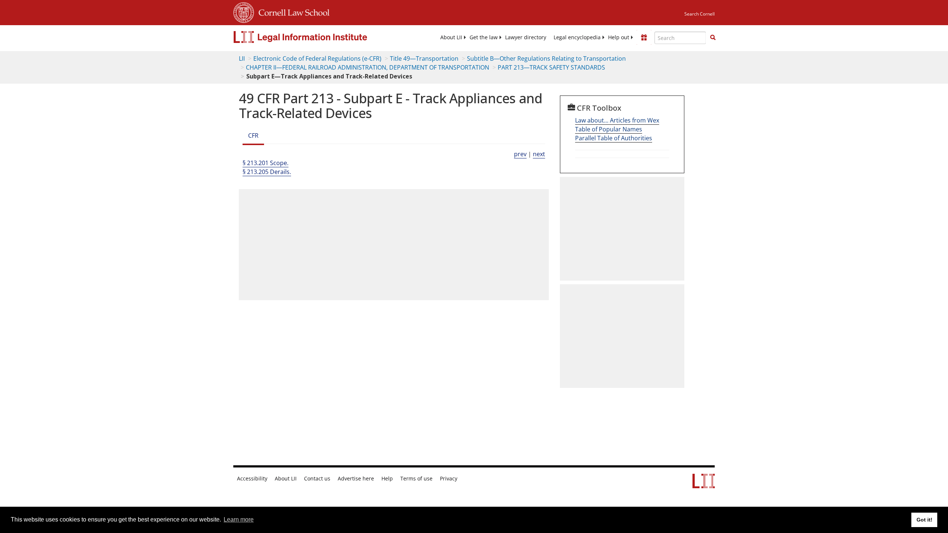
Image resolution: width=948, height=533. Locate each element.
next (539, 154)
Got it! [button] (924, 520)
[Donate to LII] (644, 37)
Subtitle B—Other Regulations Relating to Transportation (546, 58)
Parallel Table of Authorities (613, 138)
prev (520, 154)
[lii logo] (317, 37)
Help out (618, 37)
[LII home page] (703, 484)
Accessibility (252, 478)
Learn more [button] (239, 519)
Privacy (448, 478)
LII (242, 58)
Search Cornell (699, 14)
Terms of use (416, 478)
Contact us (317, 478)
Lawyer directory (525, 37)
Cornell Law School (292, 11)
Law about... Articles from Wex (617, 120)
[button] (712, 37)
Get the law (484, 37)
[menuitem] (451, 37)
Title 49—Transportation (424, 58)
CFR (253, 135)
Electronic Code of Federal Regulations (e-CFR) (317, 58)
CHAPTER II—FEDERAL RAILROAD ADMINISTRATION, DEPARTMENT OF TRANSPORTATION (367, 67)
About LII (451, 37)
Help (387, 478)
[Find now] (713, 38)
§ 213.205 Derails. (267, 172)
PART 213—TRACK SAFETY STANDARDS (551, 67)
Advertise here (356, 478)
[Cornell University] (243, 11)
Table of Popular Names (608, 129)
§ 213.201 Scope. (265, 163)
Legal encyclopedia (577, 37)
